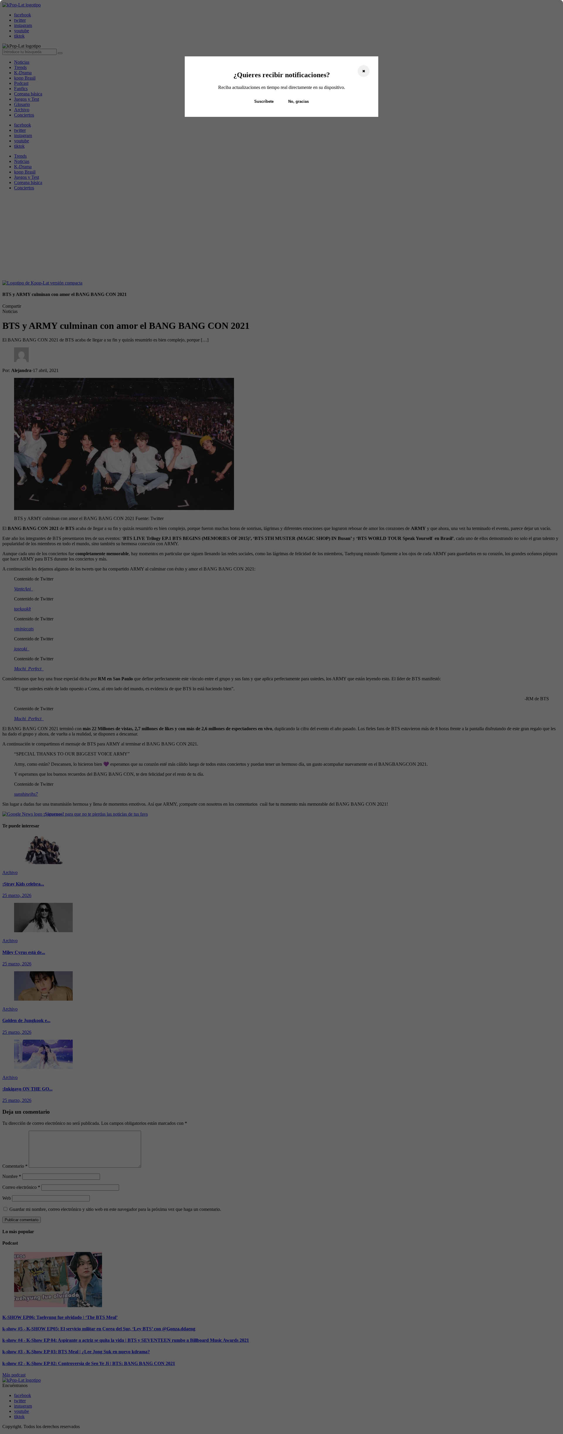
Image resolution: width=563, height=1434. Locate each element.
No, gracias (298, 101)
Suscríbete (264, 101)
